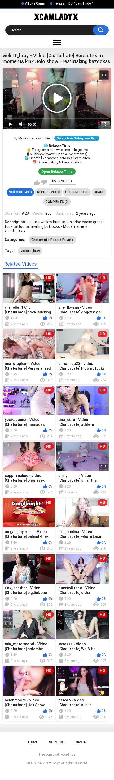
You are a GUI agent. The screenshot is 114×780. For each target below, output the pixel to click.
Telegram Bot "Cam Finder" (73, 3)
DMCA (81, 742)
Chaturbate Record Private (52, 240)
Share (99, 192)
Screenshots (77, 192)
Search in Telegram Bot (77, 138)
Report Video (48, 192)
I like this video (37, 182)
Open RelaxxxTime (57, 172)
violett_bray (30, 251)
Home (33, 742)
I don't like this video (44, 182)
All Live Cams (35, 3)
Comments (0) (57, 202)
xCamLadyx (51, 763)
